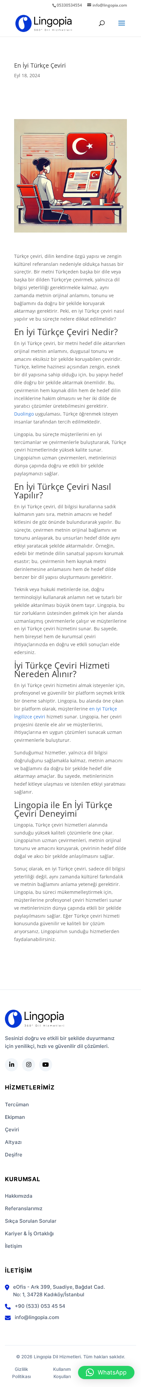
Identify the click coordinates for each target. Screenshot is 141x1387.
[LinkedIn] (11, 1064)
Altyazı (13, 1142)
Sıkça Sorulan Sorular (30, 1221)
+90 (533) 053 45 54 (40, 1306)
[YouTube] (45, 1064)
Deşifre (13, 1154)
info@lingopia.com (37, 1317)
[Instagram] (28, 1064)
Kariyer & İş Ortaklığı (29, 1233)
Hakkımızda (18, 1196)
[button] (106, 1372)
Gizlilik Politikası (21, 1373)
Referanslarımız (23, 1208)
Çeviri (12, 1129)
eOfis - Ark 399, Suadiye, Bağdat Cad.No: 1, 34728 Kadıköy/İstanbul (59, 1291)
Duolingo (24, 414)
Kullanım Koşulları (62, 1373)
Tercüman (17, 1104)
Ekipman (15, 1117)
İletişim (13, 1246)
